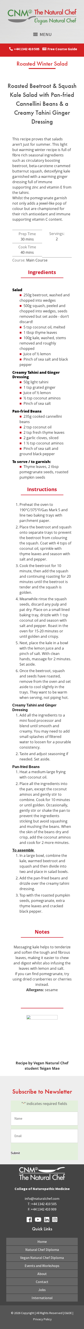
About (42, 1273)
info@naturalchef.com (42, 1198)
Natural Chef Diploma (42, 1249)
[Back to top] (70, 1315)
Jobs (42, 1289)
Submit (15, 1153)
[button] (46, 34)
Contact (42, 1281)
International (42, 1298)
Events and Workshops (42, 1265)
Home (42, 1241)
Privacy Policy (42, 1319)
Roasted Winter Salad (42, 63)
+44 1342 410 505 (26, 49)
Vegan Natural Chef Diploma (42, 1257)
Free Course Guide (62, 49)
